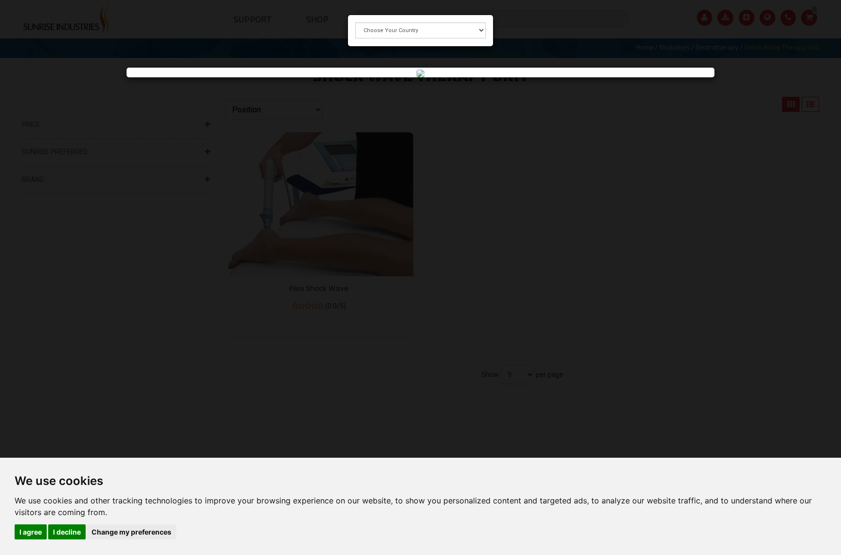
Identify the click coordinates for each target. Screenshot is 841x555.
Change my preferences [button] (131, 532)
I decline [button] (67, 532)
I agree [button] (30, 532)
